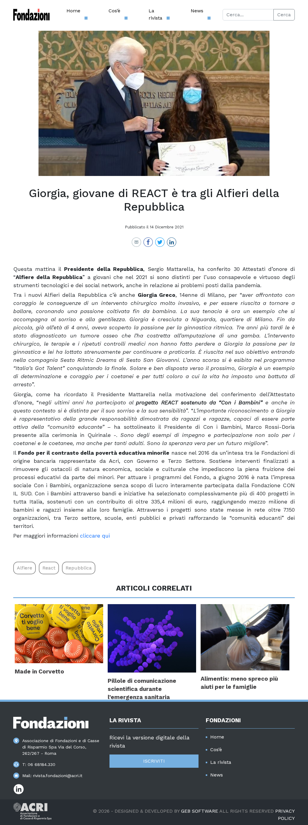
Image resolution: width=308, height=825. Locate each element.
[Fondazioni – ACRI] (31, 14)
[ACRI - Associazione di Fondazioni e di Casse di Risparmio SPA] (32, 811)
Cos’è (114, 11)
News (197, 11)
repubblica (79, 568)
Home (73, 11)
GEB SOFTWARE (199, 811)
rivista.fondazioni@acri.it (57, 775)
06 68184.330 (41, 764)
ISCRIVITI (154, 761)
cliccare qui (95, 535)
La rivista (155, 14)
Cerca (284, 14)
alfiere (24, 568)
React (48, 568)
